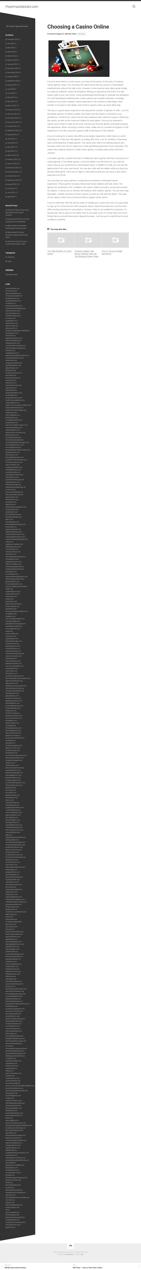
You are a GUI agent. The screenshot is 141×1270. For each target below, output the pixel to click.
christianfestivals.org (13, 810)
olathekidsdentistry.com (14, 532)
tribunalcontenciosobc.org (15, 688)
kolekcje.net (10, 599)
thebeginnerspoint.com (14, 663)
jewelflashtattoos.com (13, 365)
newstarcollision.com (13, 552)
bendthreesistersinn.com (14, 847)
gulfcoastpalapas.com (13, 941)
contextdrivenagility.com (14, 760)
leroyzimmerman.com (13, 1180)
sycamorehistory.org (13, 1081)
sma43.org (9, 1046)
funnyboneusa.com (12, 852)
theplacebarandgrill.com (14, 889)
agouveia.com (11, 1195)
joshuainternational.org (14, 981)
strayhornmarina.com (13, 698)
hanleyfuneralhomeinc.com (15, 534)
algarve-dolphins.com (13, 815)
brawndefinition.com (13, 703)
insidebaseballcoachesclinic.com (17, 1153)
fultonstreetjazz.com (13, 415)
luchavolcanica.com (13, 862)
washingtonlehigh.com (13, 1061)
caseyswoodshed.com (14, 904)
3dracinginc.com (11, 673)
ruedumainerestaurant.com (15, 738)
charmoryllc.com (12, 671)
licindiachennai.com (12, 298)
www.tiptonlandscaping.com (16, 1053)
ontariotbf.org (10, 350)
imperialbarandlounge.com (15, 480)
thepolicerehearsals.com (14, 681)
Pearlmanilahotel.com (22, 7)
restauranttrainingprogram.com (17, 576)
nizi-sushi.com (11, 790)
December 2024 (12, 68)
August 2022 (11, 184)
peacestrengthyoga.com (14, 1001)
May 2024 (10, 97)
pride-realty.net (10, 1163)
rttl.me (8, 1210)
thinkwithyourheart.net (13, 484)
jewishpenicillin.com (12, 581)
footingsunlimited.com (13, 1023)
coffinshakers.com (12, 765)
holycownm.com (12, 865)
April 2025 (10, 52)
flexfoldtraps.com (12, 1006)
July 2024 (10, 89)
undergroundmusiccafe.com (16, 1222)
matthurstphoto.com (13, 1148)
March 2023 (11, 155)
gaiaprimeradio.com (13, 795)
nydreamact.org (11, 360)
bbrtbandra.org (11, 370)
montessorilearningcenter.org (16, 1140)
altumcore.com (11, 924)
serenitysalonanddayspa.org (15, 308)
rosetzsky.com (11, 740)
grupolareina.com (12, 422)
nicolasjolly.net (11, 725)
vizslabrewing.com (12, 509)
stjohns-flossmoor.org (13, 850)
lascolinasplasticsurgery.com (16, 1041)
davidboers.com (11, 961)
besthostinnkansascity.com (15, 1217)
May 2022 (10, 197)
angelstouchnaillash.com (14, 544)
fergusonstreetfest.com (14, 1143)
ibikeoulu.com (10, 763)
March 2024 (11, 106)
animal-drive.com (12, 927)
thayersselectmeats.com (14, 934)
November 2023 (13, 122)
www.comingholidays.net (14, 666)
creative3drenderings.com (15, 954)
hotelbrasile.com (11, 413)
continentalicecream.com (14, 706)
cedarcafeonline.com (13, 311)
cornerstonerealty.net (13, 1083)
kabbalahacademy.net (13, 547)
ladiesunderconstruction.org (15, 432)
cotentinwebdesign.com (14, 427)
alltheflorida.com (11, 1150)
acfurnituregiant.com (13, 313)
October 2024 (12, 76)
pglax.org (9, 835)
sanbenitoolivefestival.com (15, 653)
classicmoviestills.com (14, 656)
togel (9, 261)
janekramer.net (11, 787)
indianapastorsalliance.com (15, 899)
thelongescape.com (12, 802)
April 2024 (10, 101)
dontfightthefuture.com (13, 470)
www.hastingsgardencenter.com (17, 1091)
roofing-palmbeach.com (14, 467)
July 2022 (10, 188)
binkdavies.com (11, 711)
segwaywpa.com (12, 939)
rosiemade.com (11, 527)
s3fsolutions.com (12, 455)
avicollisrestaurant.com (14, 884)
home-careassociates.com (15, 619)
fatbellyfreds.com (12, 1110)
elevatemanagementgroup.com (16, 1177)
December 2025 (12, 39)
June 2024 (11, 93)
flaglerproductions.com (14, 701)
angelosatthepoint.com (14, 897)
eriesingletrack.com (12, 522)
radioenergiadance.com (14, 393)
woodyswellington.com (14, 1108)
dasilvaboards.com (12, 693)
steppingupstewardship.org (15, 1056)
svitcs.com (9, 917)
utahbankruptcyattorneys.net (15, 487)
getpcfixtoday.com (12, 368)
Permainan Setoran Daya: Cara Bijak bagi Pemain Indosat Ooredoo (17, 212)
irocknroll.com (11, 489)
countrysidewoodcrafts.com (16, 345)
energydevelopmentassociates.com (18, 450)
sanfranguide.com (12, 668)
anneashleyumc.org (12, 1016)
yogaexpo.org (10, 616)
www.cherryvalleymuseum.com (17, 425)
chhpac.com (10, 1202)
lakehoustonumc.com (13, 971)
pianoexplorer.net (11, 1093)
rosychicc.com (11, 636)
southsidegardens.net (13, 1095)
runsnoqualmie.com (13, 1026)
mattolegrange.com (12, 805)
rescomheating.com (13, 1212)
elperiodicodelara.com (13, 293)
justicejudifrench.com (13, 770)
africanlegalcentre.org (13, 730)
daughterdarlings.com (13, 301)
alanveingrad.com (12, 817)
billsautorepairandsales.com (15, 1135)
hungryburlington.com (13, 780)
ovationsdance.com (13, 594)
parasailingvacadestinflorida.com (17, 1160)
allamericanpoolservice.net (15, 579)
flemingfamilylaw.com (13, 1185)
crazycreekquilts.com (13, 708)
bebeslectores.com (12, 435)
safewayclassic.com (13, 343)
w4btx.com (9, 542)
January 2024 (12, 114)
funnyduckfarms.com (13, 1173)
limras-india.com (11, 291)
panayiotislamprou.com (14, 398)
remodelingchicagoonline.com (16, 1048)
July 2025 (10, 43)
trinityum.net (10, 1098)
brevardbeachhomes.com (15, 457)
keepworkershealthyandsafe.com (17, 355)
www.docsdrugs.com (13, 1028)
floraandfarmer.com (13, 452)
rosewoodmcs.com (13, 1078)
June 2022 (11, 192)
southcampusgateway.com (15, 400)
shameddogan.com (12, 949)
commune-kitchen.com (14, 718)
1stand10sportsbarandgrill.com (17, 539)
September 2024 (13, 81)
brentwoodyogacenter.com (15, 1051)
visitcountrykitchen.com (14, 812)
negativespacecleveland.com (16, 837)
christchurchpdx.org (13, 713)
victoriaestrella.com (12, 874)
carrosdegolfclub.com (13, 447)
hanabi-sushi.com (12, 1066)
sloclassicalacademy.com (15, 691)
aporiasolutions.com (13, 937)
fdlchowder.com (11, 1033)
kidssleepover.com (12, 333)
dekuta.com (10, 1071)
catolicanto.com (11, 601)
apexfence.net (10, 1227)
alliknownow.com (12, 683)
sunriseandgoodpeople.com (15, 842)
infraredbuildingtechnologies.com (17, 442)
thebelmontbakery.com (13, 340)
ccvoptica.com (11, 1058)
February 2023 (12, 159)
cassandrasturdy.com (13, 651)
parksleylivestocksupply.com (16, 624)
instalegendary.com (12, 353)
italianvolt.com (11, 504)
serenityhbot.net (11, 979)
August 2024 (11, 85)
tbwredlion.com (11, 1133)
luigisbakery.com (11, 1063)
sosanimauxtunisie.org (14, 385)
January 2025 (12, 64)
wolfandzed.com (11, 1068)
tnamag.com (10, 929)
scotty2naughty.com (13, 750)
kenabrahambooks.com (14, 716)
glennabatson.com (12, 696)
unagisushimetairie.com (14, 363)
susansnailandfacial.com (14, 984)
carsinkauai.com (11, 1155)
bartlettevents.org (12, 417)
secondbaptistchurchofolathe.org (17, 1197)
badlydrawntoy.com (12, 969)
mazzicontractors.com (14, 1100)
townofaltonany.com (13, 832)
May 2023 (10, 147)
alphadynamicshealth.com (15, 1165)
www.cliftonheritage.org (14, 1043)
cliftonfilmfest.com (12, 477)
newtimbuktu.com (12, 323)
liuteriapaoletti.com (12, 840)
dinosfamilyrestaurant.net (14, 440)
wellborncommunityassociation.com (19, 405)
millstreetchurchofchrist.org (15, 1158)
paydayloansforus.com (14, 338)
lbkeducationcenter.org (13, 604)
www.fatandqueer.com (13, 1014)
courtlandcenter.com (13, 879)
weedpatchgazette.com (14, 517)
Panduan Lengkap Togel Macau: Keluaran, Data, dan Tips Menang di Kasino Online (86, 254)
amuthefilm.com (11, 720)
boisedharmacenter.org (14, 626)
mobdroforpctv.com (13, 648)
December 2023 (12, 118)
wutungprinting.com (12, 822)
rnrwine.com (10, 1187)
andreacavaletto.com (13, 621)
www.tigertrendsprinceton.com (16, 989)
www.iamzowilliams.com (14, 1088)
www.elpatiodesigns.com (14, 1113)
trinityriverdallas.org (12, 606)
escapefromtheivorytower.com (16, 460)
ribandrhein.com (11, 596)
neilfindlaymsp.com (12, 882)
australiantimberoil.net (13, 437)
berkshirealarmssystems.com (16, 507)
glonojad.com (10, 743)
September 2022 (13, 180)
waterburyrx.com (11, 892)
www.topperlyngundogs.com (16, 994)
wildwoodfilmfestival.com (14, 408)
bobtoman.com (11, 383)
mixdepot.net (10, 1076)
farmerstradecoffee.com (14, 956)
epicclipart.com (11, 375)
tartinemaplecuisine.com (14, 785)
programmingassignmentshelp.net (18, 330)
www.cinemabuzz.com (13, 1073)
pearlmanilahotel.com (13, 378)
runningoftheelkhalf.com (14, 996)
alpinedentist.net (11, 390)
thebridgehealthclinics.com (15, 944)
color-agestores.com (13, 629)
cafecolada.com (11, 658)
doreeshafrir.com (12, 753)
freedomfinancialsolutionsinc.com (18, 1004)
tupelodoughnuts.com (13, 529)
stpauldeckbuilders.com (14, 1021)
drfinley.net (9, 1182)
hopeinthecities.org (12, 643)
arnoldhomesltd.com (13, 472)
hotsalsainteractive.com (14, 306)
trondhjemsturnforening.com (16, 1128)
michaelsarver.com (12, 559)
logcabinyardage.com (13, 959)
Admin (74, 34)
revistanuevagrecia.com (14, 745)
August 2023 (11, 134)
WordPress (70, 1254)
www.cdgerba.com (12, 1120)
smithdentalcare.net (12, 1220)
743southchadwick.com (14, 462)
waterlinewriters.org (12, 946)
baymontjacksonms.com (14, 830)
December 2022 (12, 168)
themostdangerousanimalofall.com (18, 678)
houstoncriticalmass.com (15, 676)
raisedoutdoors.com (13, 482)
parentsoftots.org (12, 951)
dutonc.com (10, 800)
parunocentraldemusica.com (16, 1123)
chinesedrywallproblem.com (15, 845)
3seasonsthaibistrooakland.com (17, 611)
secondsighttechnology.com (16, 557)
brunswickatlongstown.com (15, 783)
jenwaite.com (10, 1175)
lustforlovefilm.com (12, 723)
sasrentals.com (11, 554)
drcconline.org (11, 887)
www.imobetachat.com (14, 964)
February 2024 (12, 110)
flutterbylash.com (12, 1168)
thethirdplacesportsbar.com (15, 1103)
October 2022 (12, 176)
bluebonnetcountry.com (14, 373)
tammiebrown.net (12, 797)
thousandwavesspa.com (14, 877)
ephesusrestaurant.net (13, 1105)
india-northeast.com (13, 465)
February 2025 (12, 60)
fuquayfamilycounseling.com (16, 1192)
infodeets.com (11, 303)
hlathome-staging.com (13, 564)
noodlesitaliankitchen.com (15, 358)
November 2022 (13, 172)
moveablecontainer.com (14, 420)
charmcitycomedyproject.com (16, 755)
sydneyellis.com (11, 571)
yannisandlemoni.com (13, 514)
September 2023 (13, 130)
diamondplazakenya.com (14, 1130)
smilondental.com (12, 549)
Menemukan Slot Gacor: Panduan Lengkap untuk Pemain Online (17, 234)
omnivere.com (11, 318)
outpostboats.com (12, 638)
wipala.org (9, 631)
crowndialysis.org (12, 574)
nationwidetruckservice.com (15, 867)
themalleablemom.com (14, 775)
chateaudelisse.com (13, 403)
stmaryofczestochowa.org (15, 768)
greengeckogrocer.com (14, 562)
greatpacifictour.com (13, 872)
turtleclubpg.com (11, 870)
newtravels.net (10, 335)
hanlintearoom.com (12, 1170)
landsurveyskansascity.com (15, 1019)
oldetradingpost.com (13, 430)
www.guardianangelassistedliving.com (19, 1125)
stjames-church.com (13, 748)
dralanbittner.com (12, 512)
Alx (82, 1254)
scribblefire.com (11, 614)
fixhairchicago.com (12, 907)
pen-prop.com (10, 986)
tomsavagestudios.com (14, 584)
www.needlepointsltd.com (14, 1036)
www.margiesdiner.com (14, 1031)
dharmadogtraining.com (14, 1205)
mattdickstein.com (12, 966)
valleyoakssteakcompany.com (16, 902)
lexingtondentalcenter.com (15, 569)
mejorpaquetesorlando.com (15, 537)
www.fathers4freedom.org (15, 991)
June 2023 (11, 143)
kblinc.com (9, 519)
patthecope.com (11, 914)
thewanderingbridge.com (14, 773)
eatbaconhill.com (12, 328)
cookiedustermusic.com (14, 855)
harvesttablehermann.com (15, 445)
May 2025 (10, 48)
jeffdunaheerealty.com (13, 999)
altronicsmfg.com (12, 326)
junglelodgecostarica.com (15, 807)
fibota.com (9, 1118)
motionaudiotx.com (12, 1207)
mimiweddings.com (12, 1215)
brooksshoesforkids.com (15, 932)
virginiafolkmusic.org (13, 591)
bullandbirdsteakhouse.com (15, 1038)
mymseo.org (10, 1200)
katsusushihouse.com (13, 733)
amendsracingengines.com (15, 1009)
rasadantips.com (12, 321)
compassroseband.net (13, 922)
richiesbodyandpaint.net (14, 296)
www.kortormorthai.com (14, 1011)
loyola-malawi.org (12, 634)
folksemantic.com (12, 499)
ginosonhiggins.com (13, 820)
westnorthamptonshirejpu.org (16, 410)
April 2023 (10, 151)
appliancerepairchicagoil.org (15, 348)
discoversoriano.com (13, 661)
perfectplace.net (11, 609)
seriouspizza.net (11, 919)
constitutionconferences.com (16, 912)
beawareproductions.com (15, 758)
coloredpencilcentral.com (14, 475)
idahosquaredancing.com (15, 494)
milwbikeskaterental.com (14, 827)
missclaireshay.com (13, 288)
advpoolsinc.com (12, 894)
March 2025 (11, 56)
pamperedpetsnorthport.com (16, 524)
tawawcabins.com (12, 497)
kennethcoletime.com (13, 778)
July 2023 (10, 139)
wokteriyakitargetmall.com (15, 566)
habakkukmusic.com (13, 974)
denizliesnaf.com (11, 909)
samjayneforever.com (13, 1145)
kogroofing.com (11, 388)
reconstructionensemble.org (15, 857)
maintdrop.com (11, 380)
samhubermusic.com (13, 1225)
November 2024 (13, 72)
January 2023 (12, 163)
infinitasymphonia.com (14, 728)
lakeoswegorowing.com (14, 1190)
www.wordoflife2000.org (14, 492)
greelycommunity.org (13, 735)
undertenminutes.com (13, 316)
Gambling (81, 34)
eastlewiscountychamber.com (16, 686)
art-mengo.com (11, 792)
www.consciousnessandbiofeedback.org (20, 1086)
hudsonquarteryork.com (14, 1115)
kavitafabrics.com (12, 860)
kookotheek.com (11, 395)
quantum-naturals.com (14, 1138)
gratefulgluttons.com (13, 646)
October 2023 (12, 126)
